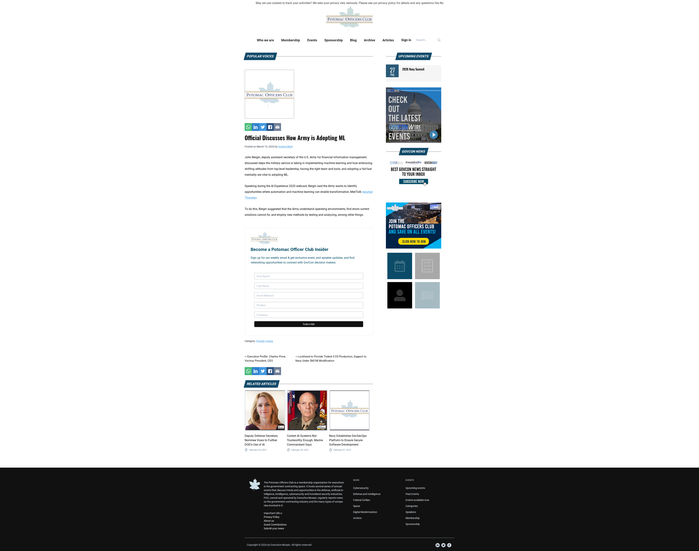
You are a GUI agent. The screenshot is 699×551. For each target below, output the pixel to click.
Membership (290, 40)
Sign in (406, 40)
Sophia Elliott (285, 146)
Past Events (412, 494)
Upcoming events (415, 488)
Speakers (411, 512)
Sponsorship (333, 40)
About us (269, 520)
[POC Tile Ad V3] (413, 225)
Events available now (417, 500)
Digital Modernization (365, 512)
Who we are (265, 40)
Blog (353, 40)
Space (356, 506)
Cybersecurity (361, 488)
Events (312, 40)
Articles (388, 40)
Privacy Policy (271, 516)
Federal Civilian (361, 500)
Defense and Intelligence (366, 494)
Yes (437, 3)
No (441, 3)
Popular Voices (264, 341)
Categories (412, 506)
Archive (369, 40)
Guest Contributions (275, 524)
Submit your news (274, 528)
